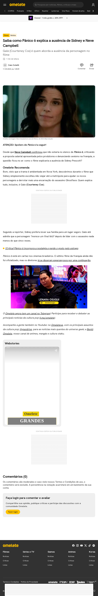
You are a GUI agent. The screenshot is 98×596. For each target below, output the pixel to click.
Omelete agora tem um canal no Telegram (27, 313)
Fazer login (13, 512)
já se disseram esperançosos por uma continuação (64, 260)
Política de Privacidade (29, 582)
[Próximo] (93, 11)
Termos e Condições (11, 582)
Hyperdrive (26, 329)
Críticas (6, 561)
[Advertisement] (49, 76)
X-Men (29, 11)
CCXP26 (11, 11)
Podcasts (20, 11)
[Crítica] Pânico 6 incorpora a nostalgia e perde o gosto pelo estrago (41, 248)
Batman (90, 11)
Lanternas (55, 11)
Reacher (45, 11)
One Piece (66, 11)
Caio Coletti (13, 65)
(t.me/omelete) (47, 317)
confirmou (28, 152)
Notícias (6, 556)
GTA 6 (37, 11)
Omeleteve (57, 325)
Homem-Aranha (78, 11)
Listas (5, 565)
